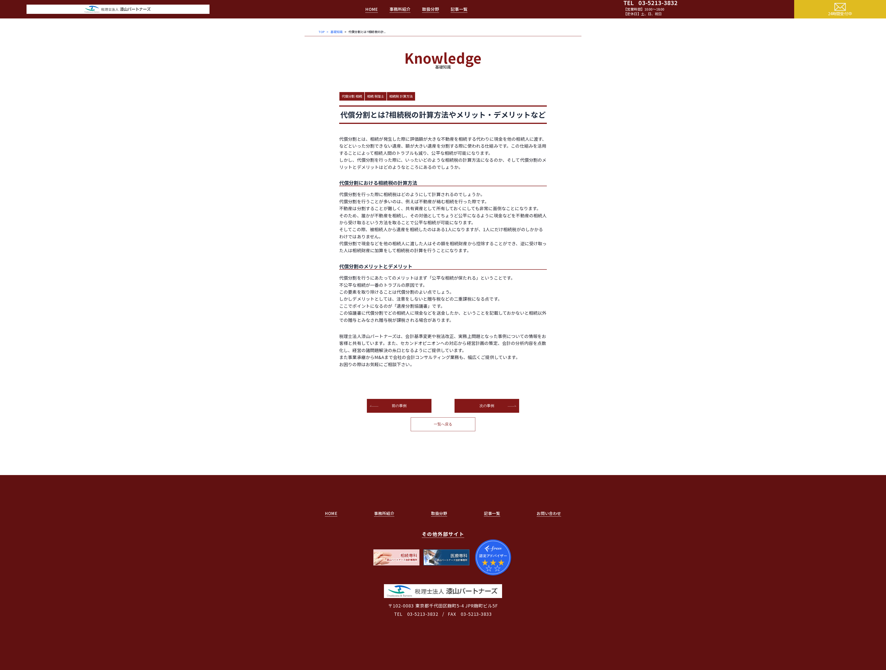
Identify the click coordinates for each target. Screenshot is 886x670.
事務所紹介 (400, 9)
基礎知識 (336, 32)
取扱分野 (430, 9)
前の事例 (399, 406)
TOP (321, 32)
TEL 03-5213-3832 (416, 614)
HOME (371, 9)
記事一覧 (459, 9)
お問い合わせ (549, 513)
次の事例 (486, 406)
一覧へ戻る (443, 424)
